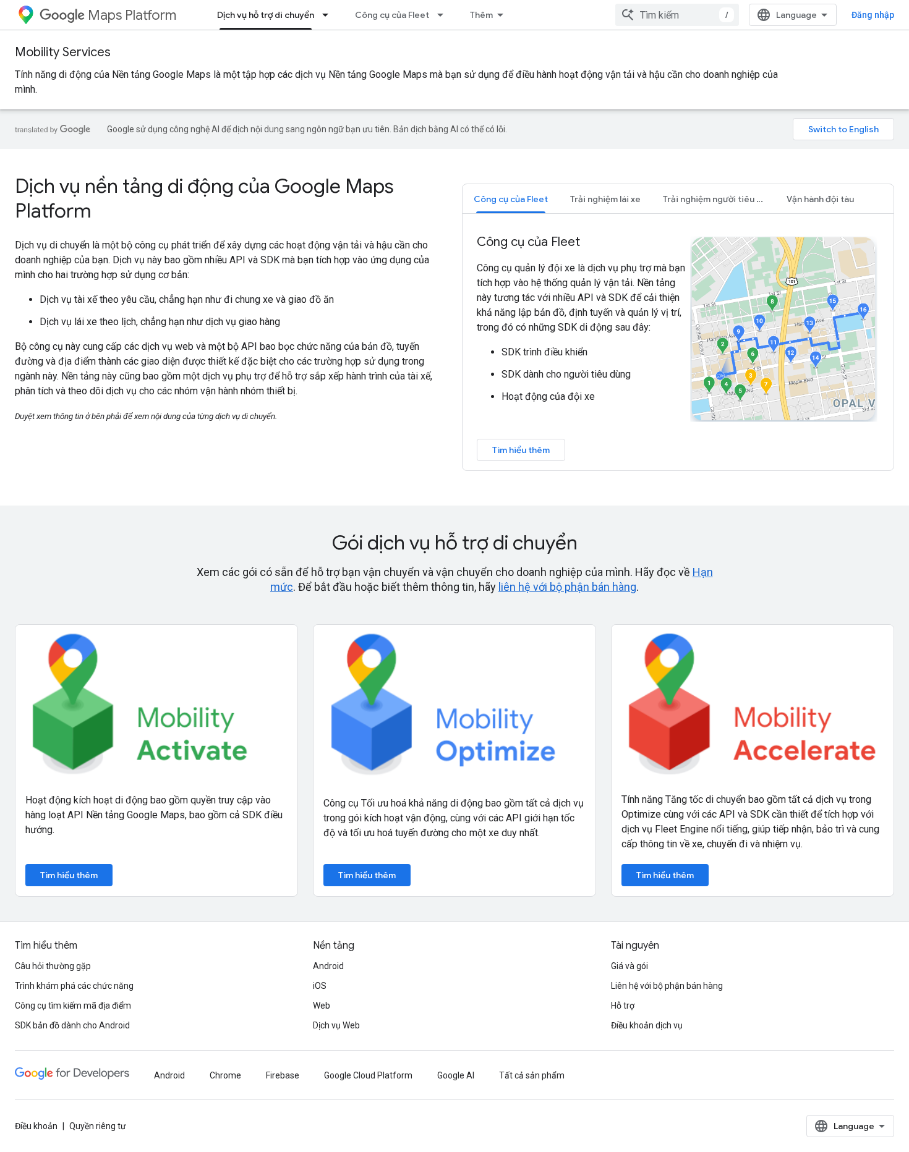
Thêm (481, 14)
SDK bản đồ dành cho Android (72, 1025)
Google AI (455, 1075)
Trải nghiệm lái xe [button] (605, 199)
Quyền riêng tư (97, 1126)
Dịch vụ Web (336, 1025)
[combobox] (677, 15)
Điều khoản (36, 1126)
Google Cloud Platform (368, 1075)
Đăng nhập (872, 15)
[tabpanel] (678, 347)
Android (328, 966)
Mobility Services (63, 52)
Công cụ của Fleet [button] (511, 199)
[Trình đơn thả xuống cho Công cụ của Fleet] (444, 15)
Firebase (282, 1075)
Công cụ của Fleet (392, 14)
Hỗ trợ (622, 1005)
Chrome (225, 1075)
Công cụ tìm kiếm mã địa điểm (73, 1005)
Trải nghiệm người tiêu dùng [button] (719, 199)
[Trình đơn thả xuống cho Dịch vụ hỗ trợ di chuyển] (329, 15)
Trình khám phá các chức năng (74, 986)
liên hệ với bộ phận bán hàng (567, 586)
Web (321, 1005)
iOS (319, 986)
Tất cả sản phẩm (532, 1075)
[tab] (511, 198)
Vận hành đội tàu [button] (820, 199)
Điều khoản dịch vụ (647, 1025)
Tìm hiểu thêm (521, 449)
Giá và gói (629, 966)
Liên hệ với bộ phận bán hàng (667, 986)
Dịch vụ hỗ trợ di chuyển (265, 14)
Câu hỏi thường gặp (53, 966)
